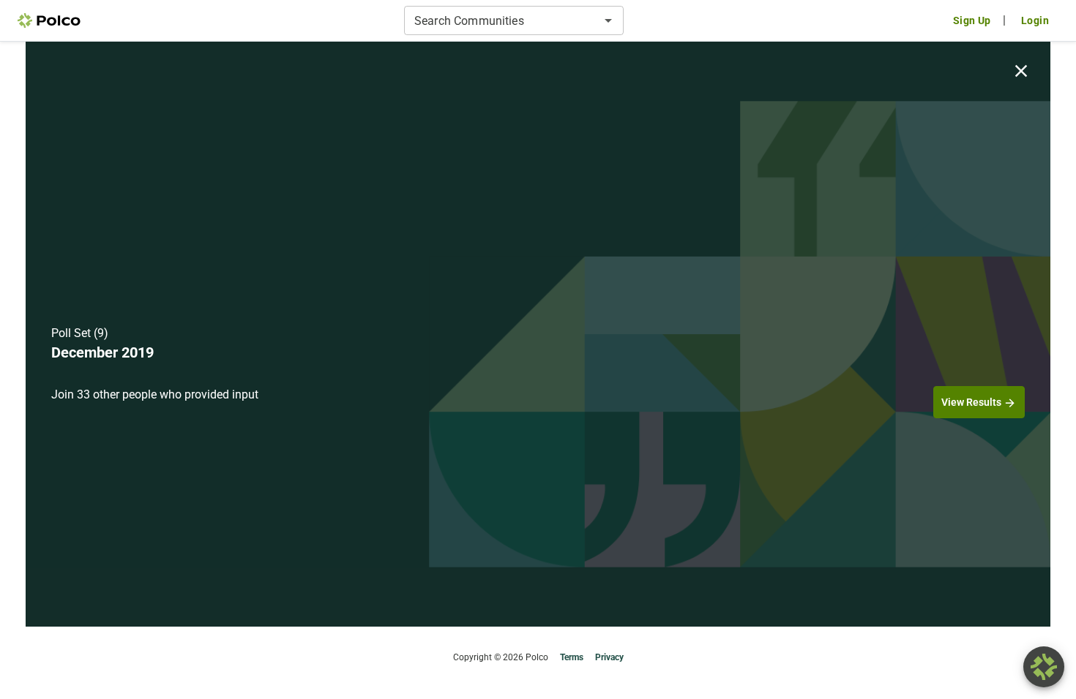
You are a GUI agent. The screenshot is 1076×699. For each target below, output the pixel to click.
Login (1035, 20)
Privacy (609, 657)
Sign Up (972, 20)
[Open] (608, 20)
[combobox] (501, 20)
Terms (571, 657)
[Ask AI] (1043, 666)
